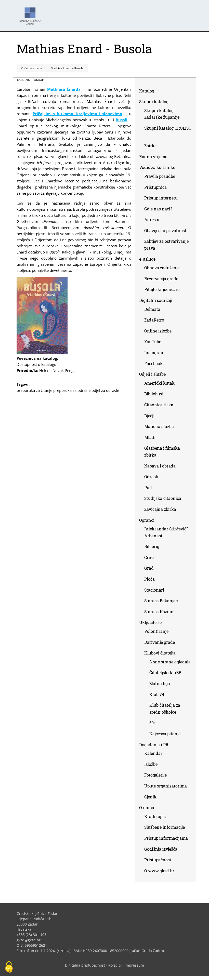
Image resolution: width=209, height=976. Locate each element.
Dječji (149, 415)
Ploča (149, 579)
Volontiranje (156, 631)
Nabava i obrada (160, 466)
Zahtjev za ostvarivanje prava (166, 244)
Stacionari (154, 590)
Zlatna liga (159, 683)
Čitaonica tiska (158, 404)
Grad (149, 568)
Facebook (155, 364)
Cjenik (150, 796)
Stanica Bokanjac (161, 600)
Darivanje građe (159, 642)
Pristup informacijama (166, 838)
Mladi (149, 437)
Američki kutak (159, 383)
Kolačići (114, 965)
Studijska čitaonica (162, 498)
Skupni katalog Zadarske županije (161, 114)
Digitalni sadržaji (155, 300)
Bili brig (151, 546)
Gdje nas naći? (158, 208)
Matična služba (159, 426)
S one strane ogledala (170, 661)
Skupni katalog (153, 101)
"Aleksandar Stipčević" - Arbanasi (167, 532)
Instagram (156, 353)
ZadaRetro (154, 320)
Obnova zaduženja (162, 267)
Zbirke (152, 146)
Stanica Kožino (158, 611)
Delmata (154, 310)
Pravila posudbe (159, 176)
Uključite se (150, 622)
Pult (148, 487)
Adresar (152, 219)
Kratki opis (155, 816)
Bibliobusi (153, 393)
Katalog (148, 92)
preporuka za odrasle (71, 390)
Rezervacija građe (161, 278)
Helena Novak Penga (57, 370)
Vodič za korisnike (157, 167)
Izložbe (151, 764)
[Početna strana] (31, 13)
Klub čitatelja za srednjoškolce (164, 708)
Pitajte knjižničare (163, 290)
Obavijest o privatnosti (166, 230)
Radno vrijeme (153, 156)
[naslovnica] (42, 352)
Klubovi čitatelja (160, 653)
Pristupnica (155, 187)
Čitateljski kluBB (165, 672)
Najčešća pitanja (165, 733)
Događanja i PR (153, 744)
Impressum (134, 965)
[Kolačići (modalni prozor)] (9, 967)
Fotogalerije (155, 775)
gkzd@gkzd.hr (30, 940)
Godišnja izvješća (160, 849)
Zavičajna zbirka (160, 509)
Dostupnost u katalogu (38, 364)
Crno (149, 557)
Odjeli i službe (152, 374)
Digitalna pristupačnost (85, 965)
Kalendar (153, 753)
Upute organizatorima (165, 785)
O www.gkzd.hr (159, 870)
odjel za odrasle (105, 390)
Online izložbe (158, 330)
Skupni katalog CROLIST (167, 132)
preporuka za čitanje (34, 390)
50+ (152, 722)
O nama (146, 807)
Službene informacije (164, 827)
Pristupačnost (157, 859)
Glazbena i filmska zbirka (162, 451)
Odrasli (151, 476)
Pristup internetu (161, 197)
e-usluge (147, 259)
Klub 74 (156, 694)
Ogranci (146, 520)
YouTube (154, 342)
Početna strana (31, 68)
